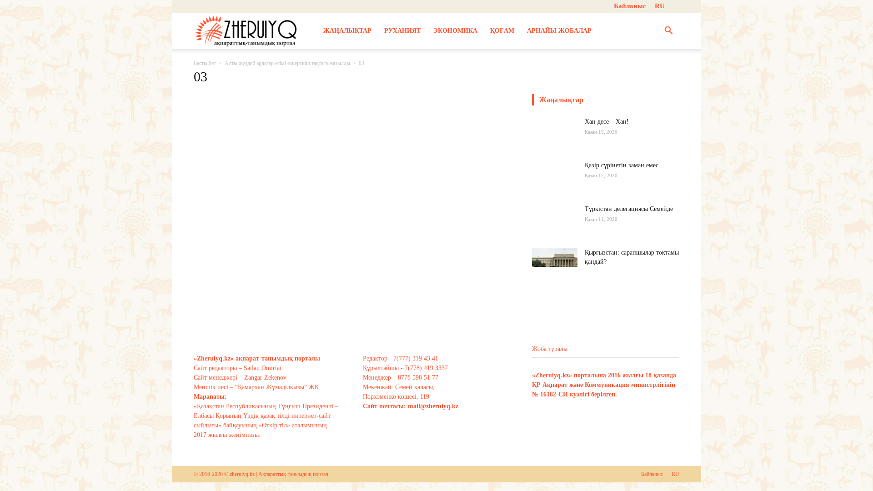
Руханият (402, 30)
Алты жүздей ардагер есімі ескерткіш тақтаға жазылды (287, 63)
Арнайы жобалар (559, 30)
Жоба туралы (549, 349)
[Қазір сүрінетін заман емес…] (554, 183)
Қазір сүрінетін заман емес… (625, 165)
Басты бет (205, 63)
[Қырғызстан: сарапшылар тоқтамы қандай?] (554, 264)
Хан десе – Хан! (607, 121)
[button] (668, 31)
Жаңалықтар (347, 30)
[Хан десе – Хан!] (554, 140)
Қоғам (502, 30)
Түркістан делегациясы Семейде (629, 208)
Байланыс (630, 6)
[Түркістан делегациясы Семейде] (554, 227)
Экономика (455, 30)
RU (660, 6)
